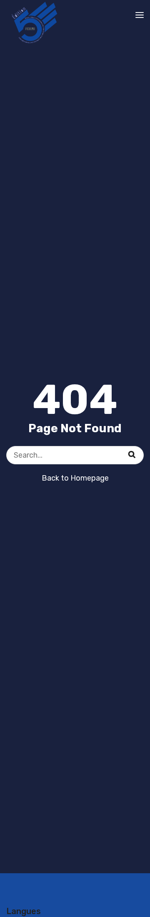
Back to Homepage (75, 478)
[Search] (137, 450)
